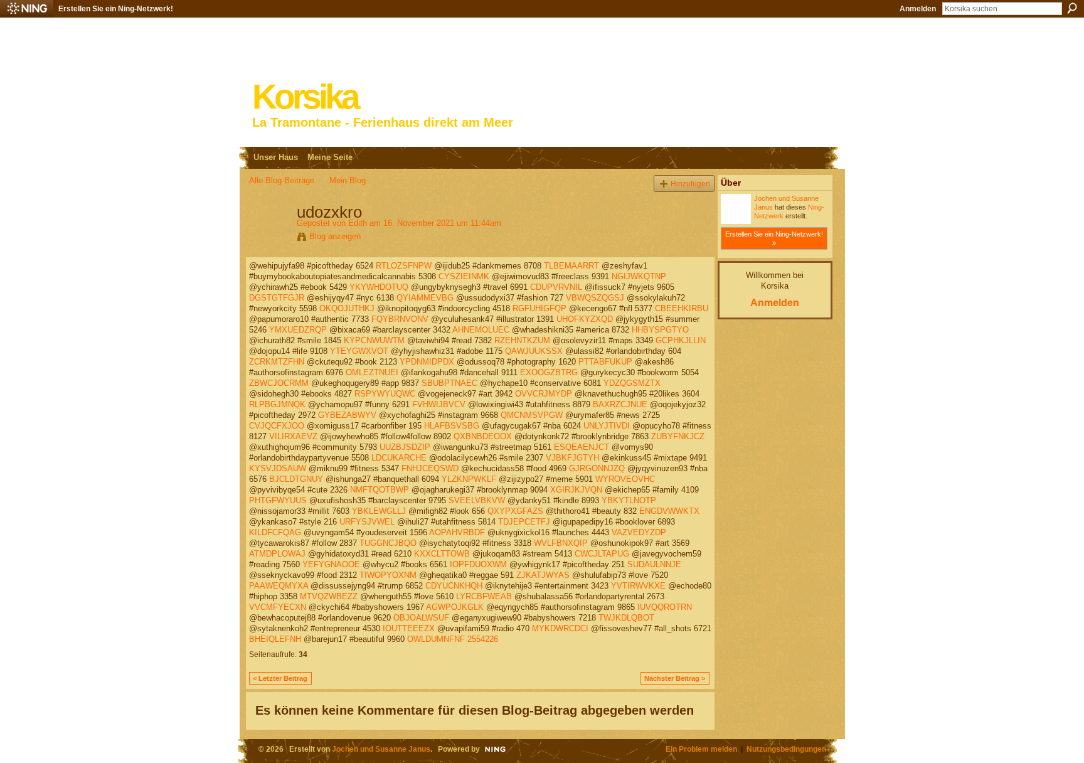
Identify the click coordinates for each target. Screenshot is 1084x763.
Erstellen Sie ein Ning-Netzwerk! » (774, 238)
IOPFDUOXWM (478, 564)
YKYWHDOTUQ (378, 287)
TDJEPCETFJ (524, 521)
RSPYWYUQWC (384, 393)
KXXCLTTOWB (442, 553)
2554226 (482, 639)
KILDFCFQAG (275, 532)
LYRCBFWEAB (484, 596)
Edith (357, 223)
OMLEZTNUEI (372, 372)
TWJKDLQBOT (626, 617)
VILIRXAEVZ (293, 436)
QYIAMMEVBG (425, 297)
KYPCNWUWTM (374, 340)
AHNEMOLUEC (480, 329)
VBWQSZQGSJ (595, 297)
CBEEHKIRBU (681, 308)
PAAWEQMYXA (278, 585)
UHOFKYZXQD (584, 319)
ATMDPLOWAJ (277, 553)
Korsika (305, 97)
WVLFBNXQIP (561, 543)
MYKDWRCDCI (560, 628)
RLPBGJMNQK (277, 404)
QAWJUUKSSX (534, 351)
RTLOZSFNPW (404, 265)
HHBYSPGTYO (660, 329)
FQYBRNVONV (399, 319)
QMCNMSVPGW (532, 415)
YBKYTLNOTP (629, 500)
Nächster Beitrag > (674, 678)
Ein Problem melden (701, 749)
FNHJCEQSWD (430, 468)
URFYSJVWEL (367, 521)
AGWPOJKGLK (455, 607)
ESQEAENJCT (581, 447)
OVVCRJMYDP (543, 393)
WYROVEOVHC (625, 479)
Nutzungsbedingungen (786, 749)
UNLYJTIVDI (606, 425)
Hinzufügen (690, 183)
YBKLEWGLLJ (379, 511)
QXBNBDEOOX (483, 436)
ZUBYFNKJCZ (677, 436)
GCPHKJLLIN (681, 340)
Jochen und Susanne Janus (381, 749)
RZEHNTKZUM (522, 340)
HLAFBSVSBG (451, 425)
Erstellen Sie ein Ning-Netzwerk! (115, 8)
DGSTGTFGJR (276, 297)
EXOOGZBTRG (549, 372)
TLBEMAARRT (571, 265)
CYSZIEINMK (463, 276)
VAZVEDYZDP (639, 532)
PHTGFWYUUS (278, 500)
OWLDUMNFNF (436, 639)
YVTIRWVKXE (638, 585)
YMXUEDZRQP (298, 329)
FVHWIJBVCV (438, 404)
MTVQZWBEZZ (329, 596)
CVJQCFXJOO (276, 425)
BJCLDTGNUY (296, 479)
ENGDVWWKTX (669, 511)
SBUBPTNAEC (449, 383)
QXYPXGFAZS (515, 511)
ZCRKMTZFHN (276, 361)
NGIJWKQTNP (639, 276)
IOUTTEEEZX (409, 628)
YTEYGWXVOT (359, 351)
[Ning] (26, 9)
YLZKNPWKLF (469, 479)
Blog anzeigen (335, 236)
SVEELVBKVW (477, 500)
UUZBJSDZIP (405, 447)
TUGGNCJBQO (388, 543)
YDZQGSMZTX (632, 383)
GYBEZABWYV (347, 415)
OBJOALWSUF (421, 617)
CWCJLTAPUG (602, 553)
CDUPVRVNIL (556, 287)
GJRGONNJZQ (597, 468)
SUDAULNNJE (654, 564)
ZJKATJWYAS (543, 575)
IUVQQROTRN (664, 607)
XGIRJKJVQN (576, 489)
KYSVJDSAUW (277, 468)
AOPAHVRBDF (457, 532)
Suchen (1072, 8)
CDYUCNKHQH (453, 585)
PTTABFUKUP (605, 361)
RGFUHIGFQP (539, 308)
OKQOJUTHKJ (347, 308)
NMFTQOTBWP (379, 489)
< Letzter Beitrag (280, 678)
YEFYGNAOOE (331, 564)
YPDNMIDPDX (427, 361)
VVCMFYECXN (277, 607)
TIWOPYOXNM (388, 575)
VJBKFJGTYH (572, 457)
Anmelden (918, 8)
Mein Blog (347, 180)
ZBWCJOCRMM (279, 383)
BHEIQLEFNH (275, 639)
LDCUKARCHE (399, 457)
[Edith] (269, 238)
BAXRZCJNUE (620, 404)
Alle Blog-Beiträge (281, 180)
